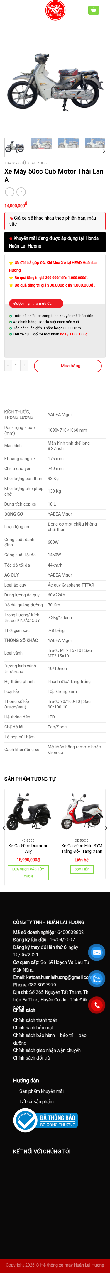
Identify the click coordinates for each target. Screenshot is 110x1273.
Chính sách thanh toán (35, 1020)
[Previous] (14, 83)
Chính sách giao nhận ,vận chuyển (47, 1050)
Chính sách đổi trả (31, 1058)
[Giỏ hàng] (93, 10)
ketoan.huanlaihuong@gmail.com (59, 977)
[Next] (96, 83)
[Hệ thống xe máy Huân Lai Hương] (55, 10)
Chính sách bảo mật (33, 1027)
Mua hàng (70, 365)
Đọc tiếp (82, 869)
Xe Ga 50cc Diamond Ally (28, 848)
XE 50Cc (39, 162)
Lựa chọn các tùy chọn (28, 872)
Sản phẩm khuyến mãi (41, 1091)
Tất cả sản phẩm (36, 1101)
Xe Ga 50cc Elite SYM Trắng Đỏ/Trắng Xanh (81, 848)
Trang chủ (15, 162)
